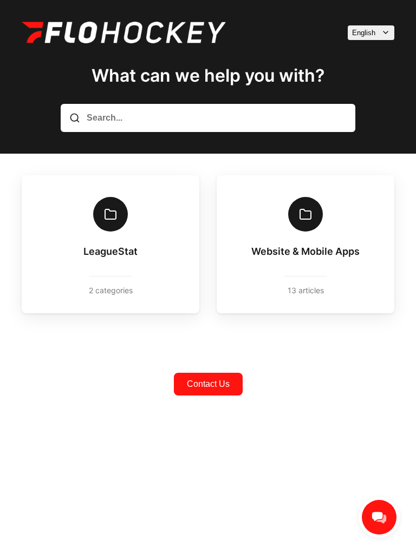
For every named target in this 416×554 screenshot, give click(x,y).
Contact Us (208, 383)
